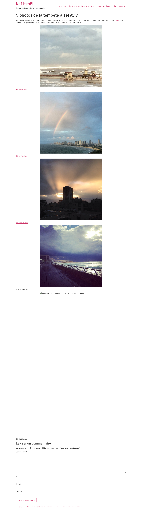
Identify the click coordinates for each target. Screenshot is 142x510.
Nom (17, 476)
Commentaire (21, 452)
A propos (62, 6)
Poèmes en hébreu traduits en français (111, 6)
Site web (19, 492)
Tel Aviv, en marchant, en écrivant (81, 6)
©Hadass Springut (22, 89)
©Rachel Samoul (22, 223)
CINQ (117, 20)
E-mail (18, 484)
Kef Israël (24, 3)
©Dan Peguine (21, 156)
